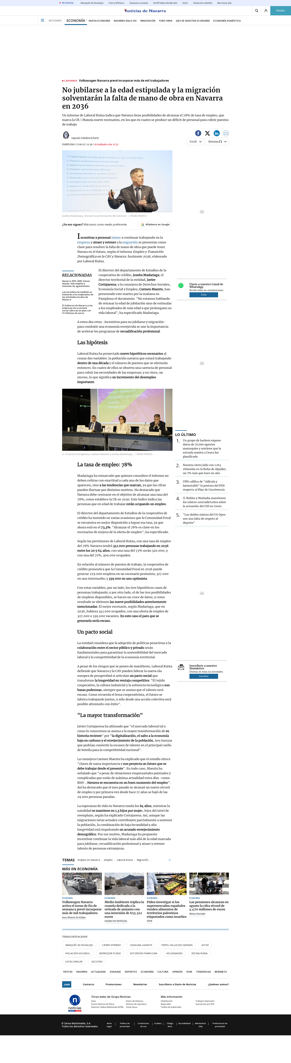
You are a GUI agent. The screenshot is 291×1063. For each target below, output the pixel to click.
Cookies (157, 1023)
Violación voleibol (77, 953)
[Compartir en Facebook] (198, 134)
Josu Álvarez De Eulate (74, 917)
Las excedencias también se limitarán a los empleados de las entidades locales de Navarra (77, 296)
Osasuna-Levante (141, 945)
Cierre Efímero (111, 945)
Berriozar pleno (110, 953)
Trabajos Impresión (205, 1001)
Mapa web (166, 1004)
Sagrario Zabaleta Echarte (85, 138)
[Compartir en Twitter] (207, 134)
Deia (93, 1001)
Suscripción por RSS (205, 1004)
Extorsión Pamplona (143, 953)
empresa (83, 242)
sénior (116, 237)
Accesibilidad (185, 1023)
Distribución (166, 1001)
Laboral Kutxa (125, 859)
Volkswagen (174, 953)
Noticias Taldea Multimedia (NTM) (107, 1007)
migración (130, 242)
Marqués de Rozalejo (79, 945)
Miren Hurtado (197, 914)
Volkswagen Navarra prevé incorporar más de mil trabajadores (124, 80)
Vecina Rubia (199, 953)
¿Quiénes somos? (218, 984)
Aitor (205, 945)
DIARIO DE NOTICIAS (116, 921)
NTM (149, 921)
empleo (108, 859)
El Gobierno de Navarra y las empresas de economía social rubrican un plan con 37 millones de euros (77, 309)
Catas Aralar (73, 961)
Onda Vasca (131, 1007)
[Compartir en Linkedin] (217, 134)
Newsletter (140, 984)
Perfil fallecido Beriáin (176, 945)
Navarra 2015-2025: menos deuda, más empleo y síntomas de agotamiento (76, 283)
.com (66, 984)
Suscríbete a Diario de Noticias (177, 984)
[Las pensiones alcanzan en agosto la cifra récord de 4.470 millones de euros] (209, 884)
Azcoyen (96, 961)
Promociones (114, 984)
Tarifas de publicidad (171, 1007)
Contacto (88, 984)
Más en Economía (80, 868)
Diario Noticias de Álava (102, 1004)
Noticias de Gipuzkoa (136, 1004)
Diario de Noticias (134, 1001)
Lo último (185, 434)
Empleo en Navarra (89, 859)
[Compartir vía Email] (226, 134)
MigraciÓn (142, 859)
